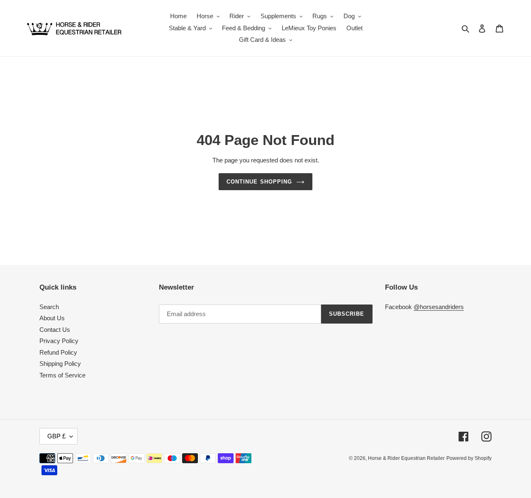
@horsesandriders (439, 306)
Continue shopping (259, 182)
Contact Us (54, 329)
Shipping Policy (60, 363)
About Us (52, 318)
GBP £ (56, 436)
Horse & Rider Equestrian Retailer (406, 458)
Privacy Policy (58, 340)
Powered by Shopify (469, 458)
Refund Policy (58, 352)
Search (49, 306)
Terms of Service (62, 375)
